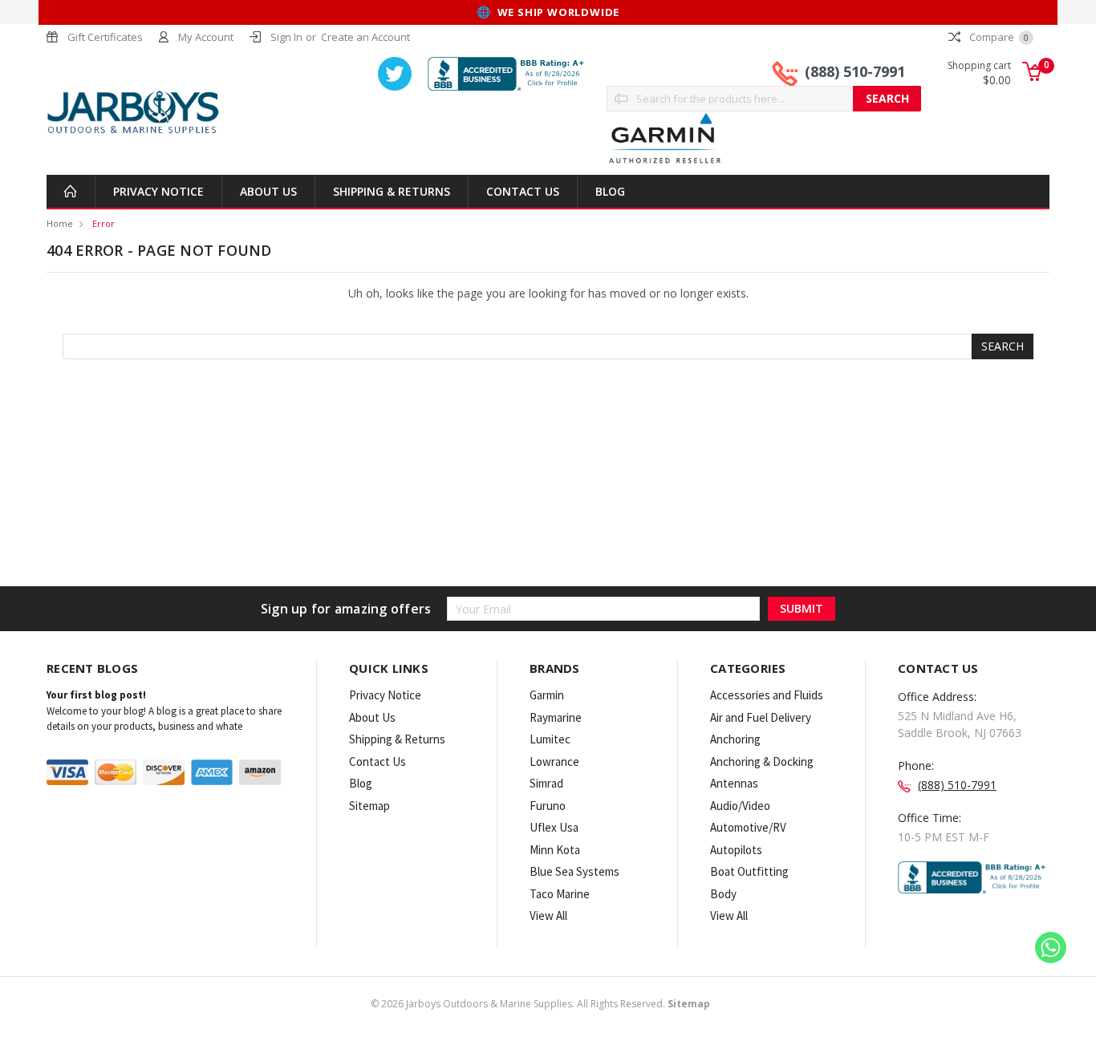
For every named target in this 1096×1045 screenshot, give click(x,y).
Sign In (286, 37)
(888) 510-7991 (855, 71)
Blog (610, 191)
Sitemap (369, 805)
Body (723, 893)
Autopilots (736, 849)
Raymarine (556, 717)
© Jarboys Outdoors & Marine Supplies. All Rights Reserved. (540, 1004)
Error (103, 223)
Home (60, 223)
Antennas (734, 783)
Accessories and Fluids (766, 695)
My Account (205, 37)
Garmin (547, 695)
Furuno (548, 805)
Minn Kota (555, 849)
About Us (268, 191)
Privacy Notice (158, 191)
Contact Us (522, 191)
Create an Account (365, 37)
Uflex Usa (554, 827)
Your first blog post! (96, 695)
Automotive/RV (748, 827)
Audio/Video (740, 805)
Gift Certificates (105, 37)
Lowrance (554, 761)
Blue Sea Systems (574, 871)
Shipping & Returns (391, 191)
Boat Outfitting (749, 871)
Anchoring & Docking (762, 761)
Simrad (546, 783)
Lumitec (550, 739)
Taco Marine (560, 893)
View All (548, 915)
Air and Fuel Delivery (760, 717)
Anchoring (735, 739)
